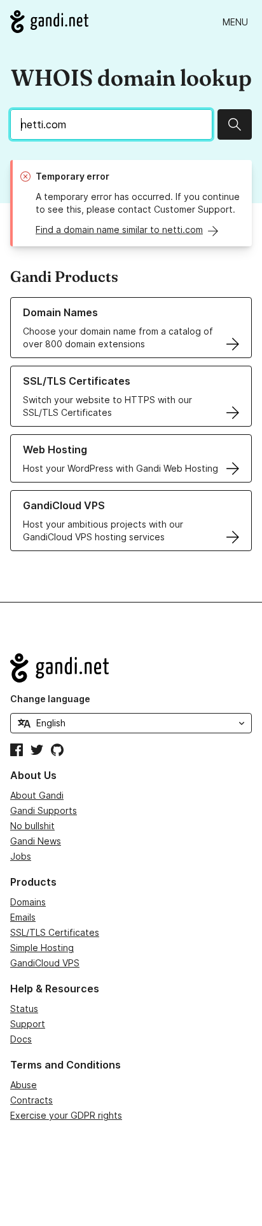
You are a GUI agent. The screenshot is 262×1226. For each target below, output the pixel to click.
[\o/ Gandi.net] (131, 668)
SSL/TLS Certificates (54, 932)
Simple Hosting (42, 947)
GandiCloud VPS (44, 962)
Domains (28, 901)
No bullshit (32, 825)
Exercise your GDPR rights (66, 1115)
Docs (21, 1039)
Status (24, 1008)
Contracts (31, 1100)
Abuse (23, 1084)
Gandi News (35, 841)
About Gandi (37, 795)
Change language (50, 698)
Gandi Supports (43, 810)
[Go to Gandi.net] (49, 21)
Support (27, 1023)
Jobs (20, 856)
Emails (23, 917)
